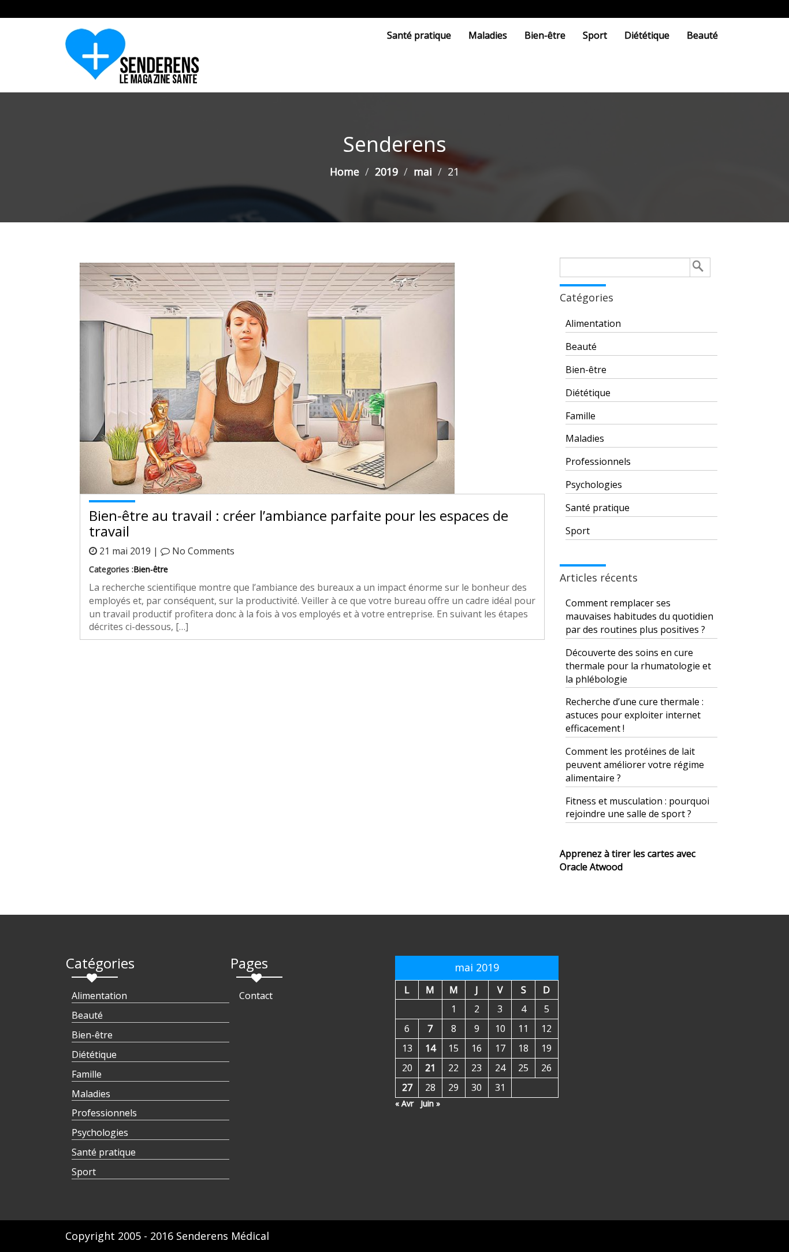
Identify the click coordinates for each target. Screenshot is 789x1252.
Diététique (646, 35)
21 (430, 1067)
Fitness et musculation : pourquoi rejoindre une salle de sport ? (637, 808)
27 (407, 1087)
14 (430, 1048)
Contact (256, 995)
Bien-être (544, 35)
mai (423, 171)
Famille (580, 415)
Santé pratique (419, 35)
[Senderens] (139, 60)
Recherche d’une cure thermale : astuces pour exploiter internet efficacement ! (634, 715)
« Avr (404, 1103)
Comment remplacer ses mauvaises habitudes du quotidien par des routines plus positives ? (639, 616)
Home (344, 171)
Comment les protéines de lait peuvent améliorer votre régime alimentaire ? (634, 764)
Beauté (702, 35)
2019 (386, 171)
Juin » (430, 1103)
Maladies (487, 35)
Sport (595, 35)
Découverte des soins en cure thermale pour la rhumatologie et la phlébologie (638, 665)
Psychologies (593, 484)
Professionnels (598, 461)
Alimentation (593, 323)
